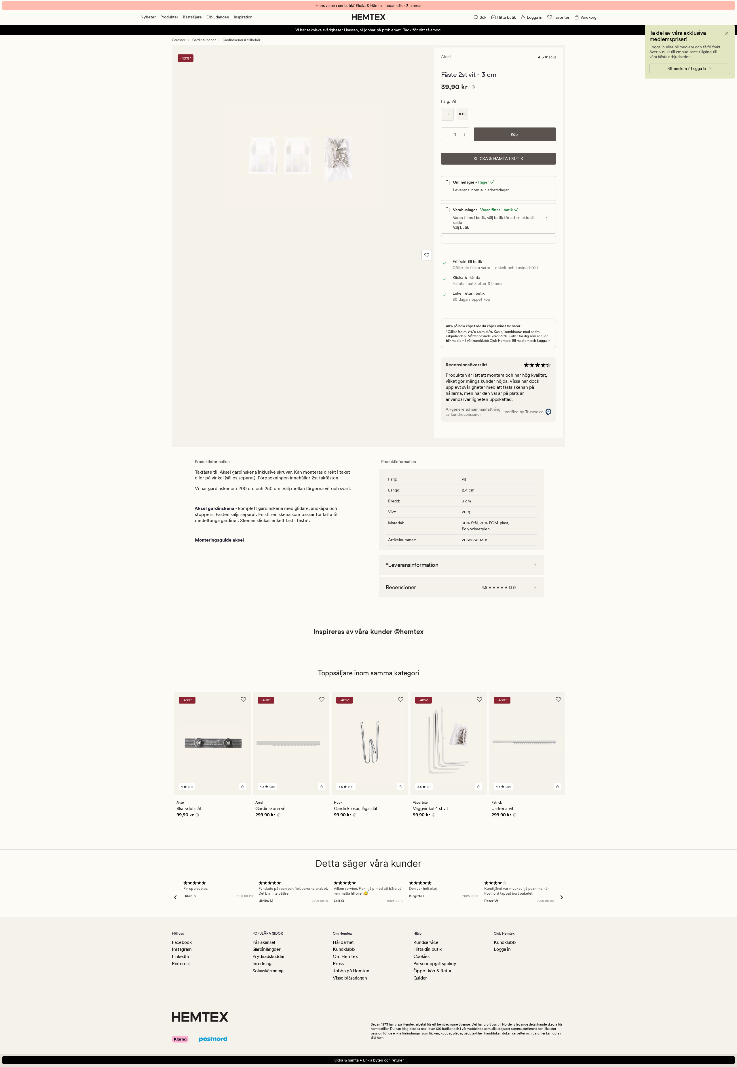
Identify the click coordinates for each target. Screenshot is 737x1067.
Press (338, 963)
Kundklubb (344, 949)
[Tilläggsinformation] (472, 87)
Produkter (169, 17)
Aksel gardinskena (214, 508)
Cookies (421, 956)
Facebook (181, 942)
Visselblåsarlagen (350, 978)
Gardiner (178, 40)
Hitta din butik (427, 949)
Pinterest (181, 963)
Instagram (182, 949)
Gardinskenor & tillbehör (241, 40)
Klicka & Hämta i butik (498, 158)
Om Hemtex (345, 956)
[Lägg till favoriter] (426, 255)
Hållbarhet (343, 942)
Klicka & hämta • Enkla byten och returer (368, 1060)
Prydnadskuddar (268, 956)
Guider (420, 978)
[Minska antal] (446, 134)
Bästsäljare (192, 17)
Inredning (261, 963)
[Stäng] (726, 33)
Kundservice (425, 942)
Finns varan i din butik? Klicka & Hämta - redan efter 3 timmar (369, 5)
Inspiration (243, 17)
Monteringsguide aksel (220, 540)
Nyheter (148, 17)
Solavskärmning (268, 970)
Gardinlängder (266, 949)
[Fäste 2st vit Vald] (447, 114)
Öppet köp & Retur (432, 970)
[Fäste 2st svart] (462, 114)
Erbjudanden (217, 17)
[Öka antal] (464, 134)
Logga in (543, 341)
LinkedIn (180, 956)
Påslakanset (264, 942)
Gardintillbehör (204, 40)
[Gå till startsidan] (368, 17)
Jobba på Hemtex (351, 970)
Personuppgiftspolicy (434, 963)
